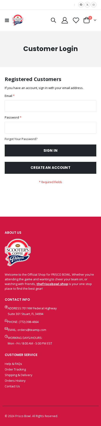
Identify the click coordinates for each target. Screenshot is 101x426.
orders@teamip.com (31, 330)
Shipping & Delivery (18, 375)
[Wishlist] (76, 20)
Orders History (15, 380)
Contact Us (12, 386)
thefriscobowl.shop (52, 284)
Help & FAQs (13, 364)
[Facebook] (81, 4)
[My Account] (64, 20)
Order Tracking (15, 369)
